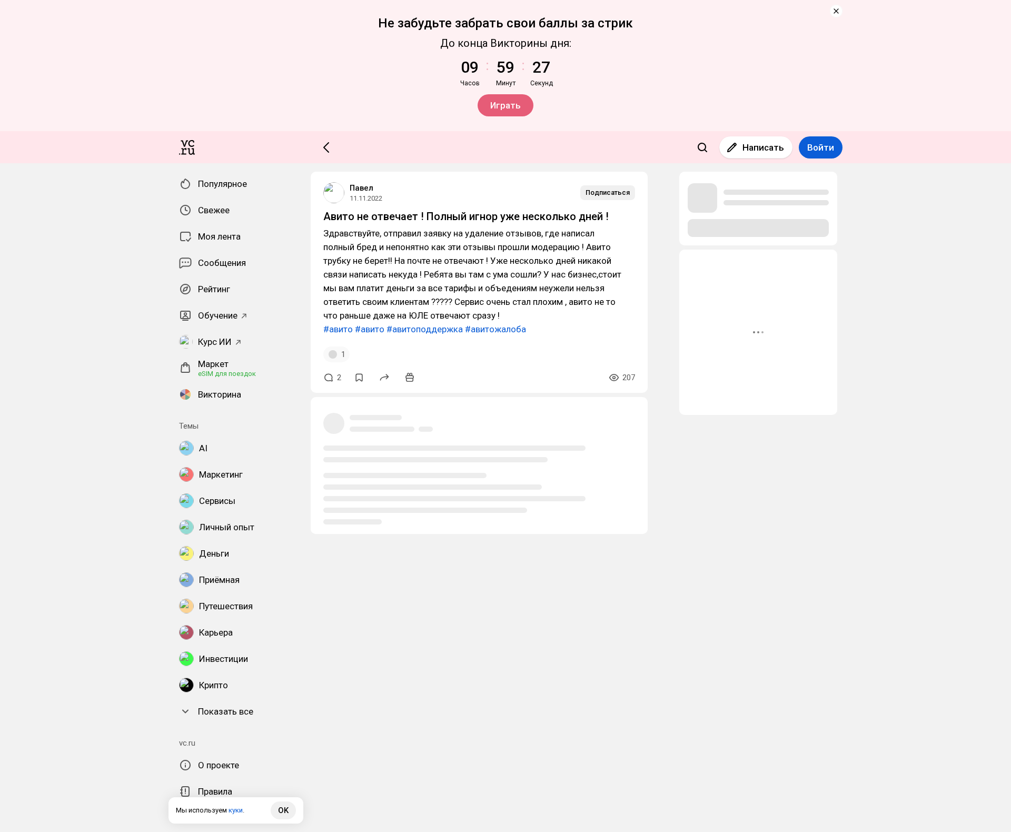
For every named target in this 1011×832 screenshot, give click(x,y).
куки (236, 810)
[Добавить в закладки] (359, 377)
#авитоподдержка (424, 329)
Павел (361, 188)
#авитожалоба (495, 329)
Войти (820, 147)
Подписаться (608, 192)
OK (283, 810)
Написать (763, 147)
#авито (338, 329)
